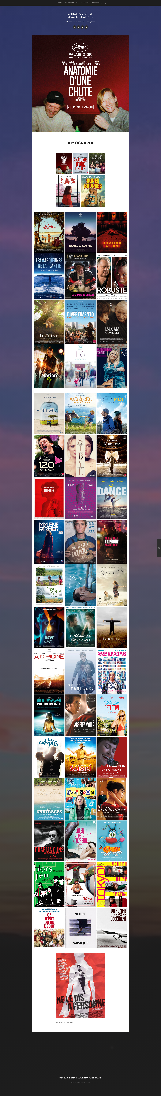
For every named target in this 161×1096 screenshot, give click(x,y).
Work (59, 3)
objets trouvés (71, 3)
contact (95, 3)
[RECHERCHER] (105, 3)
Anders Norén (84, 1082)
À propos (85, 3)
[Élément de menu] (74, 27)
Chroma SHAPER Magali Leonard (80, 15)
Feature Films (64, 1022)
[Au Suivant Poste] (159, 548)
